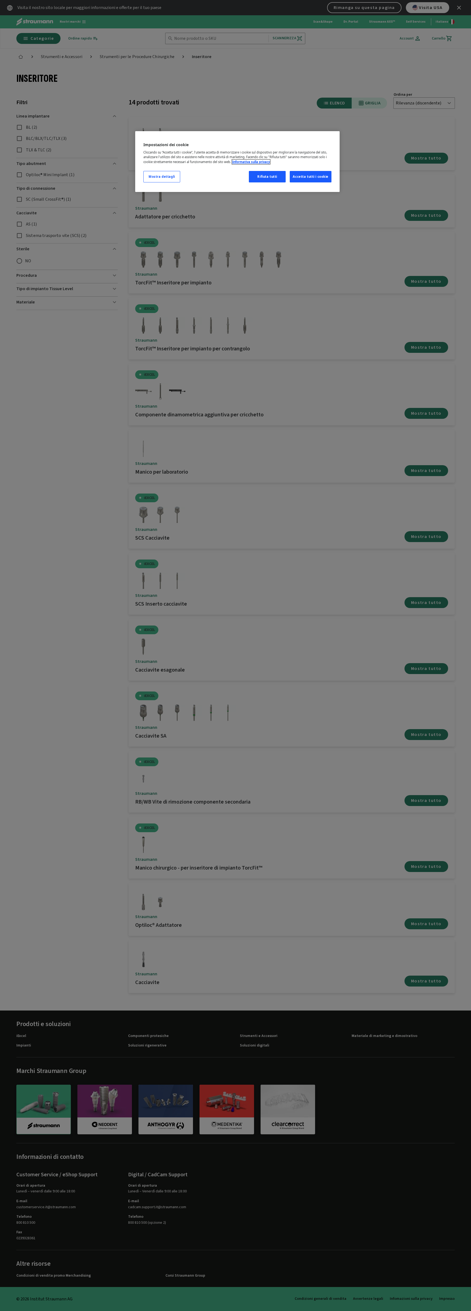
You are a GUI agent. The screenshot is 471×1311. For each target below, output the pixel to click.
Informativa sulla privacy (251, 162)
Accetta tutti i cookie (310, 177)
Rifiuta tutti (267, 177)
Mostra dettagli (162, 177)
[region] (237, 161)
